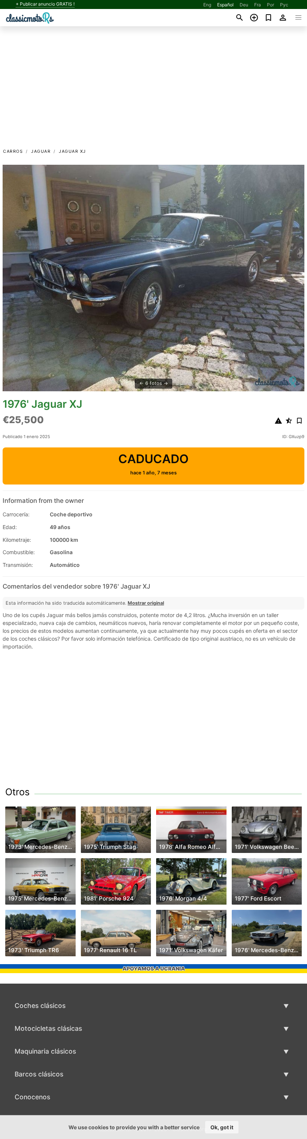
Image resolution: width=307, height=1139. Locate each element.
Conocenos (32, 1097)
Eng (207, 4)
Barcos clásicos (39, 1074)
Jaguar (41, 151)
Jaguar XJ (72, 151)
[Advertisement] (153, 91)
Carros (13, 151)
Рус (284, 4)
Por (270, 4)
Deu (244, 4)
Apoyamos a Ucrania (153, 968)
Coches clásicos (40, 1005)
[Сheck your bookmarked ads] (268, 18)
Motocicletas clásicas (48, 1028)
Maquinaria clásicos (45, 1051)
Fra (257, 4)
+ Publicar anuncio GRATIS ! (45, 4)
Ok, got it (221, 1127)
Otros (17, 792)
